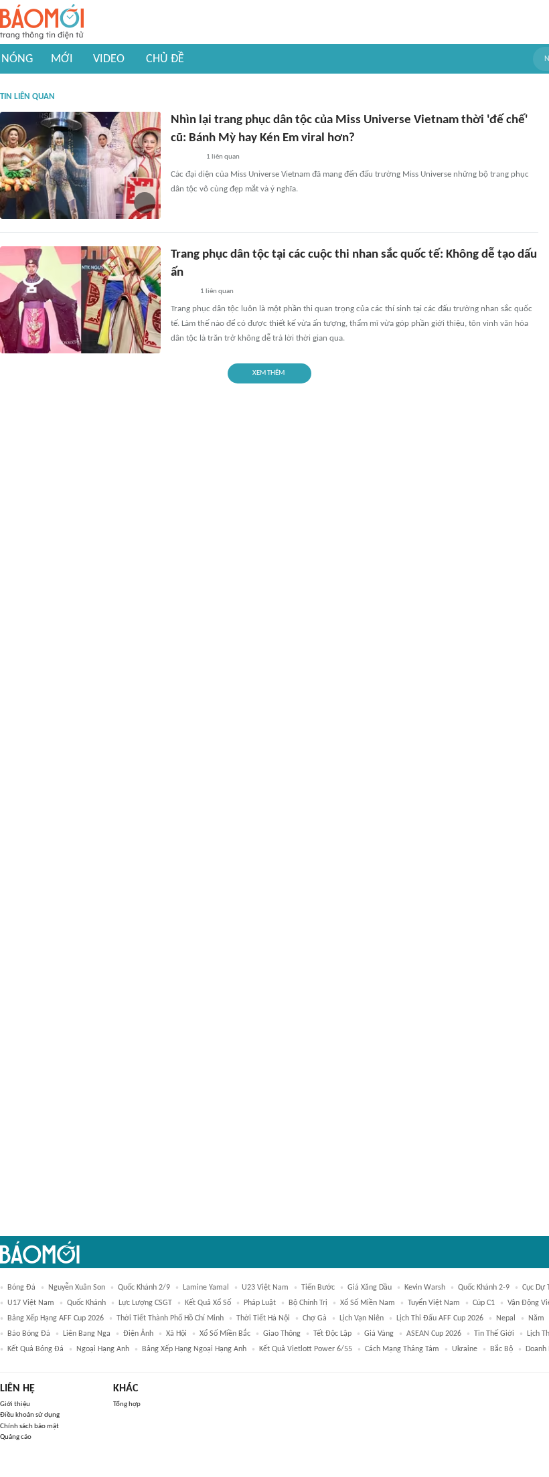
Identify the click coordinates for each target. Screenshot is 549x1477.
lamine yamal (206, 1288)
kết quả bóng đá (35, 1349)
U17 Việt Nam (30, 1303)
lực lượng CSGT (145, 1303)
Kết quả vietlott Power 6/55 (305, 1349)
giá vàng (379, 1334)
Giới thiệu (15, 1404)
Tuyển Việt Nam (434, 1303)
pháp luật (260, 1303)
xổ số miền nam (367, 1303)
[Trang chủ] (42, 22)
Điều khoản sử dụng (30, 1415)
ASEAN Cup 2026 (433, 1334)
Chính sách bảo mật (29, 1426)
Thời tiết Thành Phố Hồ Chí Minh (170, 1318)
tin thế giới (494, 1334)
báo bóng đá (28, 1334)
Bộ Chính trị (308, 1303)
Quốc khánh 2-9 (483, 1288)
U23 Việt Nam (265, 1288)
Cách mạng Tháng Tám (402, 1349)
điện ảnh (138, 1334)
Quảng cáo (15, 1437)
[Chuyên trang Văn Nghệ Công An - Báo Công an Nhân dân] (181, 292)
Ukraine (464, 1349)
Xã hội (176, 1334)
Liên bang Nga (86, 1334)
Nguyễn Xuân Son (76, 1288)
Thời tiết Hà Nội (263, 1318)
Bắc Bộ (501, 1349)
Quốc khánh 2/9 (144, 1288)
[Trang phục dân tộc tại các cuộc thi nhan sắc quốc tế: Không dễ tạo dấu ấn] (80, 299)
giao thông (282, 1334)
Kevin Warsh (424, 1288)
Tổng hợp (127, 1404)
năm (536, 1318)
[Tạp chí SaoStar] (184, 157)
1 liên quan (223, 157)
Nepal (506, 1318)
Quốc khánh (86, 1303)
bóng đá (21, 1288)
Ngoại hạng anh (102, 1349)
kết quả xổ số (208, 1303)
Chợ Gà (315, 1318)
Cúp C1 (484, 1303)
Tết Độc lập (332, 1334)
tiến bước (318, 1288)
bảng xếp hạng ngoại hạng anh (194, 1349)
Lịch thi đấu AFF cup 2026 (439, 1318)
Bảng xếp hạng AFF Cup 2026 (55, 1318)
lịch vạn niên (361, 1318)
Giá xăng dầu (369, 1288)
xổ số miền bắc (225, 1334)
